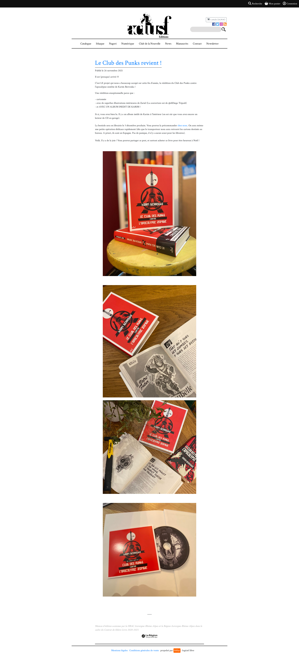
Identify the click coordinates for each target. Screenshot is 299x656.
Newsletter (212, 43)
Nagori (113, 43)
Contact (197, 43)
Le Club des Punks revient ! (128, 63)
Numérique (127, 43)
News (168, 43)
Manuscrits (182, 43)
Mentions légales (119, 650)
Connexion (292, 3)
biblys (177, 650)
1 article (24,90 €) (217, 19)
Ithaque (100, 43)
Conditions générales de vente (144, 650)
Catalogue (85, 43)
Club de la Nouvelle (149, 43)
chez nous (182, 125)
